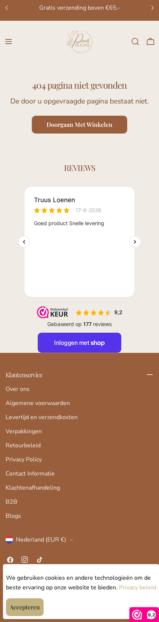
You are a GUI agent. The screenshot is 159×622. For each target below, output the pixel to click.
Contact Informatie (30, 474)
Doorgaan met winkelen (79, 124)
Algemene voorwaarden (38, 403)
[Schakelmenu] (8, 41)
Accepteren (25, 607)
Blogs (13, 516)
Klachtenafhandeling (33, 488)
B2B (11, 502)
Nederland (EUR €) (41, 540)
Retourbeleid (23, 445)
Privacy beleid (137, 587)
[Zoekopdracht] (135, 41)
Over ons (18, 389)
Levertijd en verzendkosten (42, 417)
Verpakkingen (24, 431)
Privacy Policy (24, 459)
